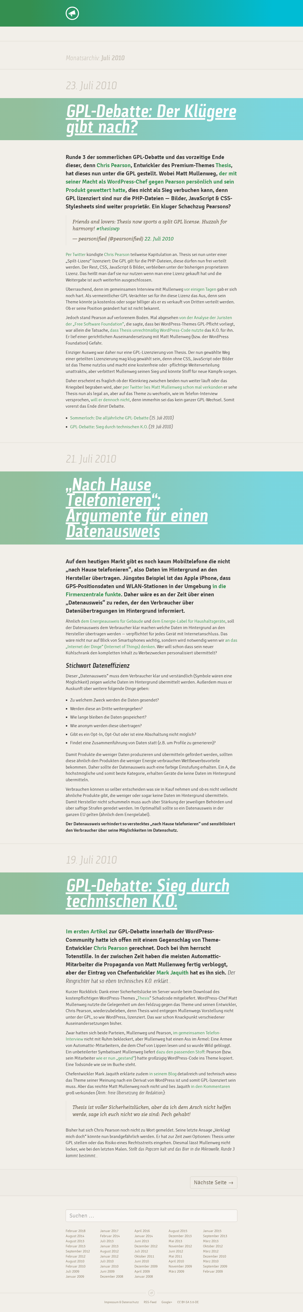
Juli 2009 (72, 1271)
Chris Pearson (114, 165)
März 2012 (210, 1251)
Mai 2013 (175, 1241)
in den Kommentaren (210, 1086)
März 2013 (210, 1241)
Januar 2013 (109, 1246)
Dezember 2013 (180, 1236)
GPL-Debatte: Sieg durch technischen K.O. (109, 426)
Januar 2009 (75, 1277)
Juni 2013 (141, 1241)
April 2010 (176, 1261)
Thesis (223, 165)
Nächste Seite (214, 1182)
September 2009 (215, 1266)
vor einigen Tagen (200, 289)
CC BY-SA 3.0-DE (188, 1302)
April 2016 (142, 1231)
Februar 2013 (75, 1246)
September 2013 (215, 1236)
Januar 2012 (109, 1256)
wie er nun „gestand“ (115, 1058)
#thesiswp (108, 228)
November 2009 (180, 1266)
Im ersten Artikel (87, 931)
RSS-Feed (150, 1302)
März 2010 (210, 1261)
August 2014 (75, 1236)
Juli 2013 (107, 1241)
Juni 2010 (141, 1261)
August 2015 (178, 1231)
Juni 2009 (107, 1271)
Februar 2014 (110, 1236)
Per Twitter (76, 254)
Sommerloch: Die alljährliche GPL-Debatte (109, 418)
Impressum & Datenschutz (121, 1302)
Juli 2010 (107, 1261)
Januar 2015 (212, 1231)
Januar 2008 (143, 1277)
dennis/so (82, 4)
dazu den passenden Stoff (180, 1051)
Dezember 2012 (145, 1246)
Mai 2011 (175, 1256)
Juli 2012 (141, 1251)
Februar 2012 (75, 1256)
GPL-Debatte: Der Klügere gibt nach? (151, 120)
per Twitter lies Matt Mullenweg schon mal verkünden (173, 387)
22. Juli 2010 (159, 238)
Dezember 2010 (214, 1256)
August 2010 (75, 1261)
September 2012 (78, 1251)
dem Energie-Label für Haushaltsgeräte (188, 621)
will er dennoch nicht (110, 399)
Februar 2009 (213, 1271)
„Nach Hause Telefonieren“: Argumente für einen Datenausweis (137, 509)
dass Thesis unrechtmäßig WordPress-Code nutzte (157, 330)
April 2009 (142, 1271)
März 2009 (176, 1271)
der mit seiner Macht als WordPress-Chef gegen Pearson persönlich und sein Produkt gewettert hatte (151, 182)
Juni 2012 (176, 1251)
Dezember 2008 (111, 1277)
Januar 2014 (143, 1236)
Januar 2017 (109, 1231)
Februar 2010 (75, 1266)
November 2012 (180, 1246)
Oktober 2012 (213, 1246)
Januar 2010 (109, 1266)
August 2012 (109, 1251)
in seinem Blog (163, 1073)
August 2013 (75, 1241)
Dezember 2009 (145, 1266)
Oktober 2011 (144, 1256)
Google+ (166, 1302)
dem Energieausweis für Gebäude (112, 621)
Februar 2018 (75, 1231)
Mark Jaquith (172, 972)
